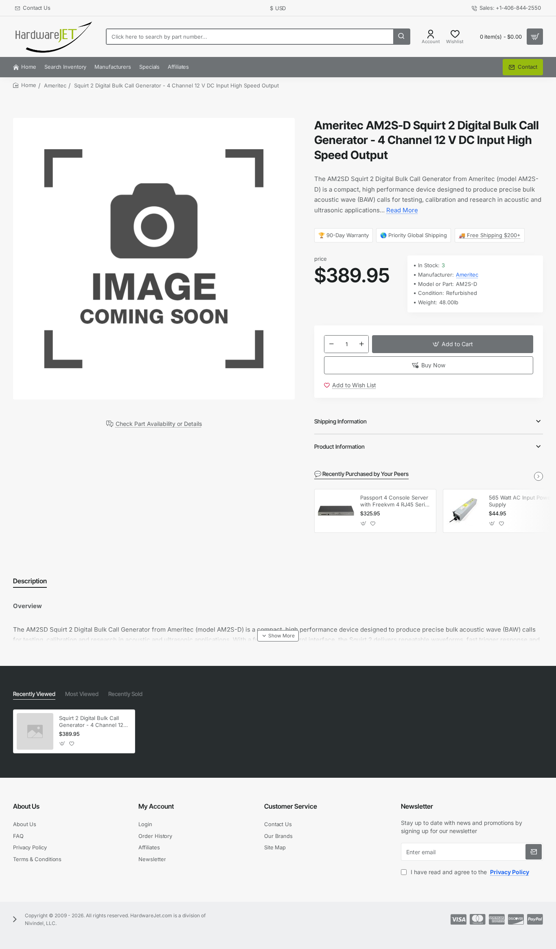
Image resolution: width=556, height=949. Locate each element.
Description (30, 581)
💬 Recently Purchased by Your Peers (361, 473)
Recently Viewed (34, 693)
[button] (452, 344)
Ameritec (55, 85)
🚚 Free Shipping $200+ (490, 235)
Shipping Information (340, 421)
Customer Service (290, 806)
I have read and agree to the (469, 871)
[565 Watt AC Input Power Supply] (465, 511)
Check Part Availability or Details (159, 424)
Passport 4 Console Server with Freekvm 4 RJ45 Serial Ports (394, 501)
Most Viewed (82, 693)
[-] (331, 344)
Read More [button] (402, 210)
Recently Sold (125, 693)
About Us (26, 806)
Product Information (339, 446)
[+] (361, 344)
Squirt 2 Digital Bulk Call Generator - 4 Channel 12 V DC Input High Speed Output (94, 722)
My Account (156, 806)
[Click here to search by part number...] (401, 36)
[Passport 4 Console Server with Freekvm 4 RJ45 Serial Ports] (336, 511)
